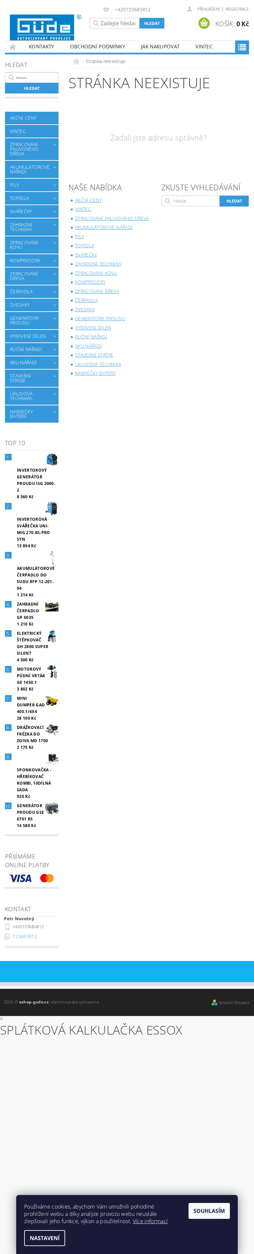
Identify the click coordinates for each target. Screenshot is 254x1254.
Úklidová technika (21, 395)
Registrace (237, 9)
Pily (14, 185)
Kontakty (41, 46)
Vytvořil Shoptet (234, 1002)
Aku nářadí (23, 362)
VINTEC (203, 46)
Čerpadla (21, 291)
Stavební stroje (20, 378)
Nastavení (45, 1238)
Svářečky (21, 211)
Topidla (19, 198)
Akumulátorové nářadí (30, 169)
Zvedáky (19, 305)
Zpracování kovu (24, 244)
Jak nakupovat (160, 46)
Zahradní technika (21, 226)
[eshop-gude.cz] (45, 27)
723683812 (24, 936)
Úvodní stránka (13, 46)
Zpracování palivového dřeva (24, 149)
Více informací (150, 1221)
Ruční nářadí (26, 349)
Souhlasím (209, 1211)
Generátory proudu (24, 320)
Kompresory (25, 260)
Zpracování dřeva (24, 275)
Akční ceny (23, 118)
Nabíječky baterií (21, 413)
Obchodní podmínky (97, 46)
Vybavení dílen (28, 336)
